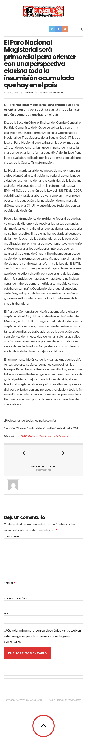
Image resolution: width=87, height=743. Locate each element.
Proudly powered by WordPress (24, 700)
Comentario (12, 536)
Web (6, 613)
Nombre (9, 583)
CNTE (24, 436)
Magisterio (33, 436)
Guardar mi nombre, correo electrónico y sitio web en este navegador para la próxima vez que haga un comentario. (42, 635)
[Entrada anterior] (24, 453)
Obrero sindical (53, 93)
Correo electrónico (17, 598)
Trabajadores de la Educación (53, 436)
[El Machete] (43, 11)
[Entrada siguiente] (63, 453)
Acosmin (76, 700)
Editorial (31, 93)
